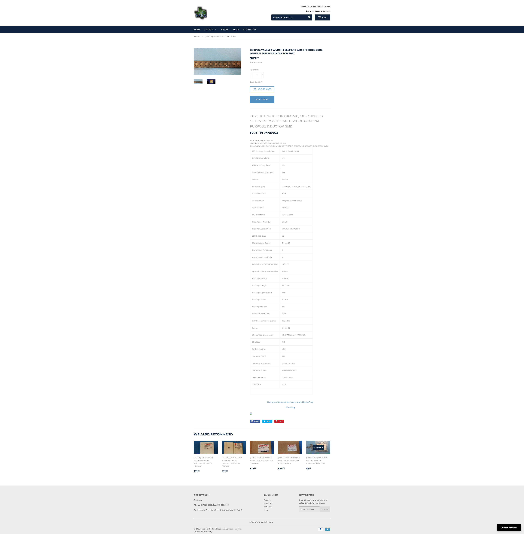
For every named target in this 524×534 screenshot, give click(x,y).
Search (267, 500)
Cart (324, 17)
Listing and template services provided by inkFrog (290, 402)
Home (197, 29)
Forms (224, 29)
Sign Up (324, 509)
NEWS (236, 29)
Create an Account (322, 11)
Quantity (254, 70)
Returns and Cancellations (261, 522)
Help (266, 510)
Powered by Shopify (203, 532)
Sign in (308, 11)
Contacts (198, 500)
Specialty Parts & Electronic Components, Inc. (221, 529)
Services (267, 506)
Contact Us (249, 29)
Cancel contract (509, 527)
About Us (268, 503)
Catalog (210, 29)
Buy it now (262, 99)
